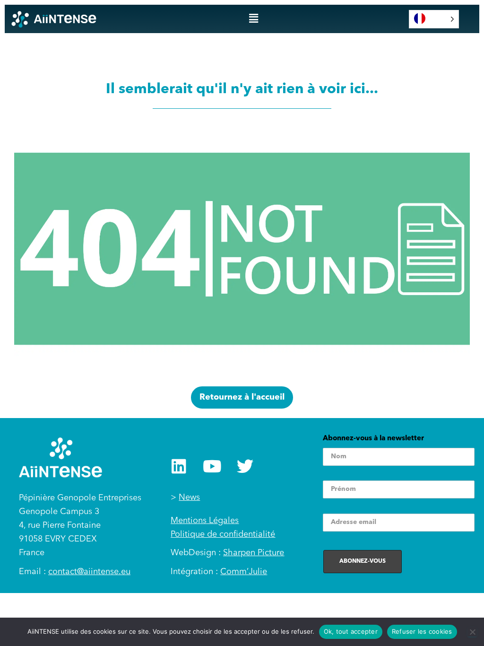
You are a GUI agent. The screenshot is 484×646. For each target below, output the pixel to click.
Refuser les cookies (422, 631)
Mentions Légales (205, 520)
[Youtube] (212, 466)
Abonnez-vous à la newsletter (373, 438)
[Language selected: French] (434, 19)
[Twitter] (245, 466)
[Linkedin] (179, 466)
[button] (253, 18)
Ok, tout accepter (351, 631)
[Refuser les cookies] (472, 632)
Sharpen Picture (253, 553)
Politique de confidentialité (223, 534)
